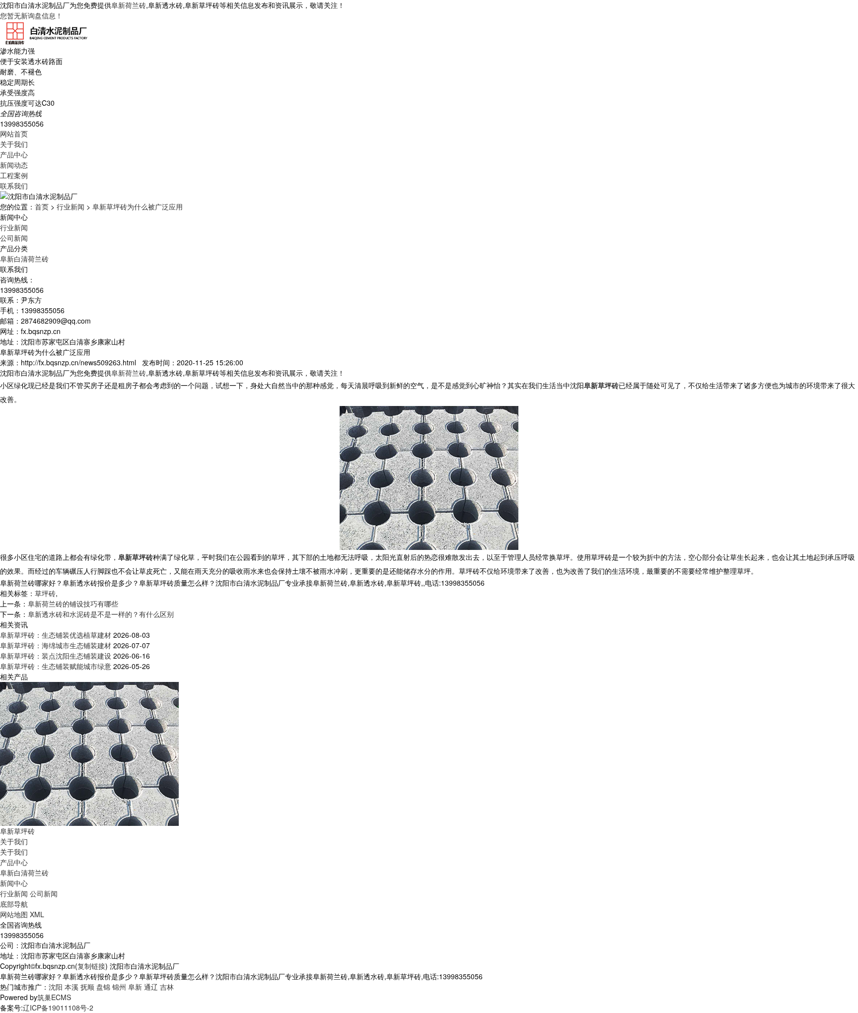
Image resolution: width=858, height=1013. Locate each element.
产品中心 (14, 154)
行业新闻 (70, 206)
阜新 (135, 987)
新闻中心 (14, 883)
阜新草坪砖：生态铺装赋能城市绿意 (55, 666)
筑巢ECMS (54, 997)
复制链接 (91, 966)
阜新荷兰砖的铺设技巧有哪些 (73, 603)
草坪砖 (45, 593)
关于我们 (14, 144)
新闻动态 (14, 165)
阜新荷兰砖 (128, 5)
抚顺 (87, 987)
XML (37, 914)
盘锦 (103, 987)
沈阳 (56, 987)
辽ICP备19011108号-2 (58, 1008)
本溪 (71, 987)
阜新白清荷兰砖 (24, 259)
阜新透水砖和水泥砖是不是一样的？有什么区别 (101, 614)
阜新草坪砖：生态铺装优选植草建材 (55, 635)
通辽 (151, 987)
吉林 (167, 987)
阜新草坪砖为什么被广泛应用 (137, 206)
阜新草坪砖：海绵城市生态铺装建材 (55, 645)
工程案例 (14, 175)
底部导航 (14, 904)
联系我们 (14, 186)
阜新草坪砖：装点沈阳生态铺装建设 (55, 656)
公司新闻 (14, 238)
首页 (42, 206)
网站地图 (14, 914)
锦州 (119, 987)
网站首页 (14, 133)
